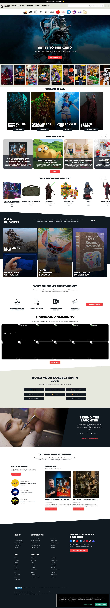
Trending (15, 6)
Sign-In (16, 474)
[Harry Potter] (47, 12)
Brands (16, 557)
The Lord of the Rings (35, 577)
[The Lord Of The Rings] (85, 12)
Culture (37, 6)
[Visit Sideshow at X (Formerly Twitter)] (74, 541)
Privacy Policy (26, 587)
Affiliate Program (18, 540)
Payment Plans (54, 540)
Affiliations (17, 569)
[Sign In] (106, 6)
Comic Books (17, 579)
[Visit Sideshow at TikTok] (90, 541)
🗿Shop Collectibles (34, 398)
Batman (32, 562)
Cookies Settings (34, 587)
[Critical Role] (36, 12)
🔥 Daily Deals (33, 389)
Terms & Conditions (42, 587)
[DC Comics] (69, 12)
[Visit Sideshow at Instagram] (84, 541)
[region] (55, 12)
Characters (17, 560)
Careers (16, 547)
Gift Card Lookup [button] (34, 547)
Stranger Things (54, 560)
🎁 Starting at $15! (76, 394)
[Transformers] (74, 12)
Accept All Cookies (101, 604)
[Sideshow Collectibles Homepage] (5, 6)
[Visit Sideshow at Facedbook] (71, 541)
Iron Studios (53, 577)
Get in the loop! (80, 550)
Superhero (33, 574)
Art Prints (29, 6)
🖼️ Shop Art (55, 394)
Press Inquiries (17, 545)
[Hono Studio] (58, 12)
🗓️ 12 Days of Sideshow (76, 389)
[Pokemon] (79, 12)
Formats (16, 565)
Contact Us (53, 547)
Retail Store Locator (55, 542)
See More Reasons (94, 304)
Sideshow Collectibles (55, 569)
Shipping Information (35, 540)
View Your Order (34, 542)
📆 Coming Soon (76, 398)
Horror (16, 577)
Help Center (53, 545)
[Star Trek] (52, 12)
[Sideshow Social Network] (81, 541)
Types (16, 567)
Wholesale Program (19, 542)
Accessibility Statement (52, 587)
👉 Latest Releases (55, 389)
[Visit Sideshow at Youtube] (77, 541)
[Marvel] (63, 12)
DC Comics (33, 557)
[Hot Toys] (25, 12)
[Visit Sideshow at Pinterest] (87, 541)
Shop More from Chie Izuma (89, 438)
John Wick (53, 562)
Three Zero (53, 572)
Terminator (53, 565)
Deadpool (33, 567)
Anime (16, 572)
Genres (16, 562)
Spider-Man (46, 6)
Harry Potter (53, 557)
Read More (51, 509)
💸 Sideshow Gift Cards (33, 394)
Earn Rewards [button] (53, 538)
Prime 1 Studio (54, 574)
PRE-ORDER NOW (55, 57)
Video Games (17, 574)
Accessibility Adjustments (64, 587)
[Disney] (41, 12)
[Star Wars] (30, 12)
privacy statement (32, 594)
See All (55, 171)
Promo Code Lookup (35, 545)
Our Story (16, 538)
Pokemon (53, 567)
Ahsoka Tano (33, 569)
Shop (22, 6)
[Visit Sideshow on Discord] (93, 541)
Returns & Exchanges (35, 538)
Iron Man (33, 565)
